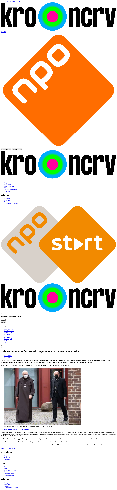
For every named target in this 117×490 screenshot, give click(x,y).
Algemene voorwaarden (11, 470)
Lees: (15, 429)
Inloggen (15, 149)
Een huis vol (8, 332)
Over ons (7, 457)
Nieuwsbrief (8, 334)
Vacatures (7, 459)
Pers (5, 468)
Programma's (8, 456)
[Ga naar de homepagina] (58, 30)
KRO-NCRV (8, 356)
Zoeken (3, 320)
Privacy (6, 472)
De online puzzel (9, 329)
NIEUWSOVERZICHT (8, 448)
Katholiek (7, 357)
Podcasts (6, 340)
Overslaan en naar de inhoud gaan (10, 1)
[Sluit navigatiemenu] (1, 313)
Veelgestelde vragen (10, 473)
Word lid (3, 32)
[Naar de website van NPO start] (58, 147)
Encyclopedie (8, 339)
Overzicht (7, 337)
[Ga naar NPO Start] (58, 282)
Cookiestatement (9, 475)
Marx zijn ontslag (69, 445)
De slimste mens (9, 331)
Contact (6, 467)
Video (6, 342)
